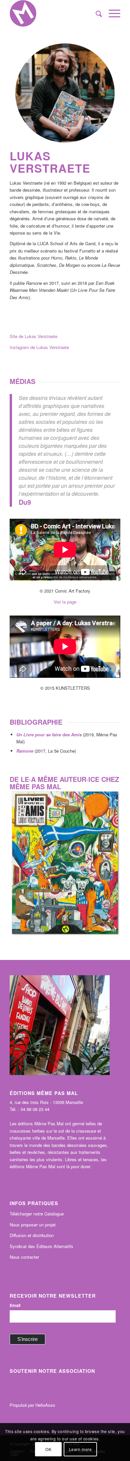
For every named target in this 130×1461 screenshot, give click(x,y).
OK (48, 1449)
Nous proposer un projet (33, 1224)
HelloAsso (45, 1405)
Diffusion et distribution (32, 1235)
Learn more (80, 1449)
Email (17, 1305)
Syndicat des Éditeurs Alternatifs (41, 1246)
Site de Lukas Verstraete (33, 336)
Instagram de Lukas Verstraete (39, 347)
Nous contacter (24, 1257)
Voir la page (65, 602)
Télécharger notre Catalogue (37, 1213)
